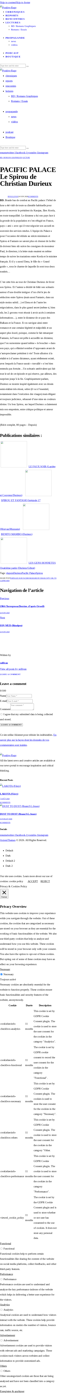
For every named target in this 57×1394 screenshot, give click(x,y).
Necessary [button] (5, 969)
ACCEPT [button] (33, 881)
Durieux (17, 573)
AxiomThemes (7, 840)
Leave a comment (10, 674)
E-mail (3, 700)
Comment (5, 709)
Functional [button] (5, 1243)
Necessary (8, 974)
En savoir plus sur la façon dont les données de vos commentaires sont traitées (28, 739)
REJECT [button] (45, 881)
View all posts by (13, 669)
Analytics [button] (5, 1304)
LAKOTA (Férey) (9, 793)
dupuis (9, 573)
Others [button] (3, 1365)
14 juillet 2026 (6, 819)
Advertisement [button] (7, 1335)
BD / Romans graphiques (11, 158)
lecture (26, 158)
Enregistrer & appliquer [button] (12, 1391)
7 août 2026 (5, 799)
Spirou (39, 573)
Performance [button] (6, 1274)
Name (3, 695)
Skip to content (8, 2)
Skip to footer (23, 2)
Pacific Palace (29, 573)
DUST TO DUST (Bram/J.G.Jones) (18, 814)
